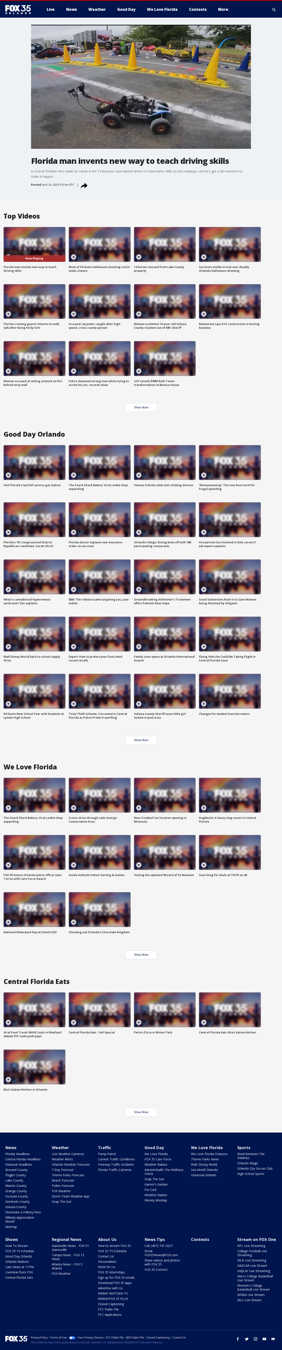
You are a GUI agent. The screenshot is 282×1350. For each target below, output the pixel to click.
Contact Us (106, 1256)
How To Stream (16, 1246)
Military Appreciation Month (19, 1219)
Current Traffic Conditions (116, 1159)
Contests (200, 1239)
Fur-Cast (151, 1190)
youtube (264, 1338)
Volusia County (15, 1207)
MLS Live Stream (249, 1300)
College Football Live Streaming (252, 1253)
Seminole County (17, 1201)
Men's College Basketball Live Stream (255, 1278)
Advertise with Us (110, 1288)
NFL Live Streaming (251, 1246)
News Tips (155, 1239)
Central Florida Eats (19, 1277)
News (10, 1147)
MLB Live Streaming (251, 1260)
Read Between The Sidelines (251, 1156)
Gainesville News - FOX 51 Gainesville (70, 1248)
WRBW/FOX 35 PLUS (113, 1299)
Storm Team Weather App (70, 1196)
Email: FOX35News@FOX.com (161, 1253)
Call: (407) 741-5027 (159, 1246)
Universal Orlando (203, 1175)
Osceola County (16, 1196)
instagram (255, 1338)
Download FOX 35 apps (115, 1283)
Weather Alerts (62, 1159)
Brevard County (16, 1170)
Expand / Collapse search (274, 9)
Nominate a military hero (23, 1212)
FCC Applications (110, 1314)
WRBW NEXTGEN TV (113, 1293)
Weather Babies (156, 1164)
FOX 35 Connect (156, 1269)
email (273, 1338)
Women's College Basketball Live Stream (253, 1287)
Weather (60, 1147)
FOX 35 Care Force (158, 1159)
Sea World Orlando (204, 1170)
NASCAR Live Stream (252, 1265)
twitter (246, 1338)
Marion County (15, 1186)
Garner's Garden (156, 1184)
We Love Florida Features (209, 1154)
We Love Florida (156, 1154)
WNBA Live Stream (251, 1295)
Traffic (104, 1147)
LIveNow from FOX (19, 1272)
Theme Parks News (205, 1159)
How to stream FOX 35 (114, 1246)
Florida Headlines (17, 1154)
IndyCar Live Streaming (253, 1271)
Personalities (107, 1261)
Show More (141, 407)
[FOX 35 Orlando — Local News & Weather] (19, 9)
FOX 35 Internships (111, 1272)
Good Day (154, 1147)
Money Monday (156, 1200)
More (223, 9)
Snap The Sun (61, 1201)
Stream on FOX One (256, 1239)
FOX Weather (61, 1191)
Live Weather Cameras (68, 1154)
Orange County (16, 1191)
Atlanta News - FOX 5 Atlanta (67, 1266)
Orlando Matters (17, 1261)
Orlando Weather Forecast (71, 1164)
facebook (237, 1338)
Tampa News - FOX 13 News (68, 1257)
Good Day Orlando (18, 1256)
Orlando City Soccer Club (255, 1168)
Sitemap (11, 1227)
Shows (11, 1239)
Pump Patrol (107, 1154)
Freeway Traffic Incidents (116, 1164)
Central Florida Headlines (23, 1159)
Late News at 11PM (19, 1267)
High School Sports (250, 1174)
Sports (243, 1147)
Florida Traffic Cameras (115, 1170)
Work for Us (106, 1267)
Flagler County (15, 1175)
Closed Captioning (111, 1304)
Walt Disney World (204, 1164)
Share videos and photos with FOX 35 (162, 1262)
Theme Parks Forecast (68, 1175)
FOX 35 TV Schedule (19, 1251)
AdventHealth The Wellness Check (164, 1172)
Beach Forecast (63, 1180)
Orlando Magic (247, 1163)
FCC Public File (108, 1309)
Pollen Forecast (63, 1186)
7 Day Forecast (63, 1170)
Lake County (14, 1180)
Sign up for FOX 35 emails (116, 1277)
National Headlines (18, 1164)
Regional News (66, 1239)
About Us (107, 1239)
